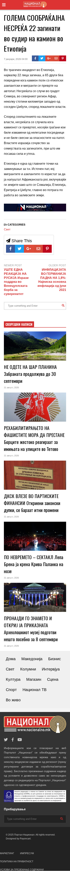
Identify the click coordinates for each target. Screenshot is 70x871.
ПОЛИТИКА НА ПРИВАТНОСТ (16, 861)
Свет (7, 229)
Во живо (13, 700)
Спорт (11, 690)
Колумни (28, 669)
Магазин (33, 679)
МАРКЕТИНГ (7, 853)
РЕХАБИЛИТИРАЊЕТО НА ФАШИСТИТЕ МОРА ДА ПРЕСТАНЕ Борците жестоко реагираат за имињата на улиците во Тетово (34, 438)
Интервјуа (51, 669)
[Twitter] (41, 58)
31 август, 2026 (11, 387)
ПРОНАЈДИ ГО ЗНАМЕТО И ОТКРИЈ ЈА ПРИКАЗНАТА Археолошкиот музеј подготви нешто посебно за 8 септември (31, 629)
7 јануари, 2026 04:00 (16, 59)
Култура (13, 679)
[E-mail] (56, 58)
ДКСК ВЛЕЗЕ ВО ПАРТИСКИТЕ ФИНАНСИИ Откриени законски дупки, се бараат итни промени (32, 502)
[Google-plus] (49, 58)
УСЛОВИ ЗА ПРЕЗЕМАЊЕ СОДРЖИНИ (22, 869)
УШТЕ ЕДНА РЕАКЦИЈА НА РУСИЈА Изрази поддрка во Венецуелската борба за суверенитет (16, 282)
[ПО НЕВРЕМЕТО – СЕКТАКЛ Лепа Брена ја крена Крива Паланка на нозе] (35, 536)
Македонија (31, 659)
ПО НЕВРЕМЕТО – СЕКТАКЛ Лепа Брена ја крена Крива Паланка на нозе (33, 564)
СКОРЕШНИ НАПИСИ (18, 324)
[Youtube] (20, 740)
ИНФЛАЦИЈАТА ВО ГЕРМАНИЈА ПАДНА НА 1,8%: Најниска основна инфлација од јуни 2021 (52, 279)
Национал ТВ (34, 690)
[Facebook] (35, 58)
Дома (11, 659)
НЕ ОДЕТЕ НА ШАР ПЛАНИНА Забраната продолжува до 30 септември (30, 373)
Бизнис (54, 659)
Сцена (52, 679)
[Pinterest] (62, 58)
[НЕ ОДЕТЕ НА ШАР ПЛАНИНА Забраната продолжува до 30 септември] (35, 346)
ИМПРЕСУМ (27, 853)
